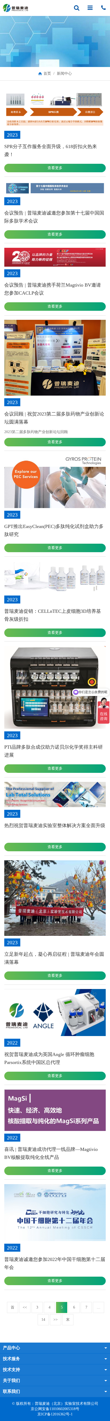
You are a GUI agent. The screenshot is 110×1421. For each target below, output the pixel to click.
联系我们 (11, 1391)
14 (43, 1320)
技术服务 (11, 1358)
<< (25, 1307)
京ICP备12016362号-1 (55, 1414)
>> (55, 1320)
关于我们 (11, 1380)
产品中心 (11, 1347)
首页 (47, 74)
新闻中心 (64, 74)
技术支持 (11, 1369)
